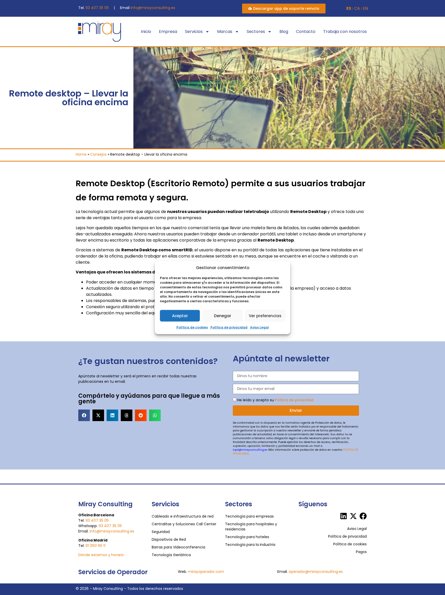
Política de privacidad (228, 327)
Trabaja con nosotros (345, 31)
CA (357, 8)
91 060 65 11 (95, 545)
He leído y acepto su (275, 399)
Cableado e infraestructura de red (182, 516)
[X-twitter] (353, 516)
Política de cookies (192, 327)
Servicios (194, 31)
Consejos (98, 154)
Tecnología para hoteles (247, 536)
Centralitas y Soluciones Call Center (184, 524)
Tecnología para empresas (249, 516)
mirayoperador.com (206, 571)
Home (81, 154)
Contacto (305, 31)
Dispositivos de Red (169, 539)
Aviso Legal (259, 327)
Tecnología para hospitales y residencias (251, 526)
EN (365, 8)
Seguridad (161, 531)
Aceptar (180, 315)
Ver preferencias (265, 315)
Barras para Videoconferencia (178, 547)
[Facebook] (363, 516)
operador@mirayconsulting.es (316, 571)
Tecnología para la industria (250, 544)
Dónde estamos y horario (101, 554)
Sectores (256, 31)
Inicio (146, 31)
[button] (84, 415)
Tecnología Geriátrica (171, 554)
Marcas (224, 31)
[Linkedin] (343, 516)
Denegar (222, 315)
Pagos (361, 551)
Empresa (168, 31)
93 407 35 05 (97, 7)
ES (348, 8)
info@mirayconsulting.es (153, 7)
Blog (283, 31)
